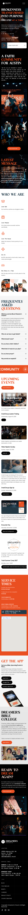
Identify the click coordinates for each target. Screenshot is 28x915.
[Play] (14, 753)
